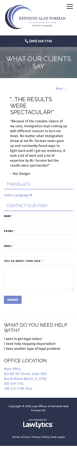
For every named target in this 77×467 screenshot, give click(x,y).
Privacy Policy (40, 437)
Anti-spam (58, 437)
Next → (61, 89)
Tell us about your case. (24, 261)
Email (9, 246)
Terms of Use (20, 437)
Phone (9, 231)
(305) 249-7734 (40, 41)
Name (8, 216)
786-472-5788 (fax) (18, 389)
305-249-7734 (14, 384)
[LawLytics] (38, 423)
